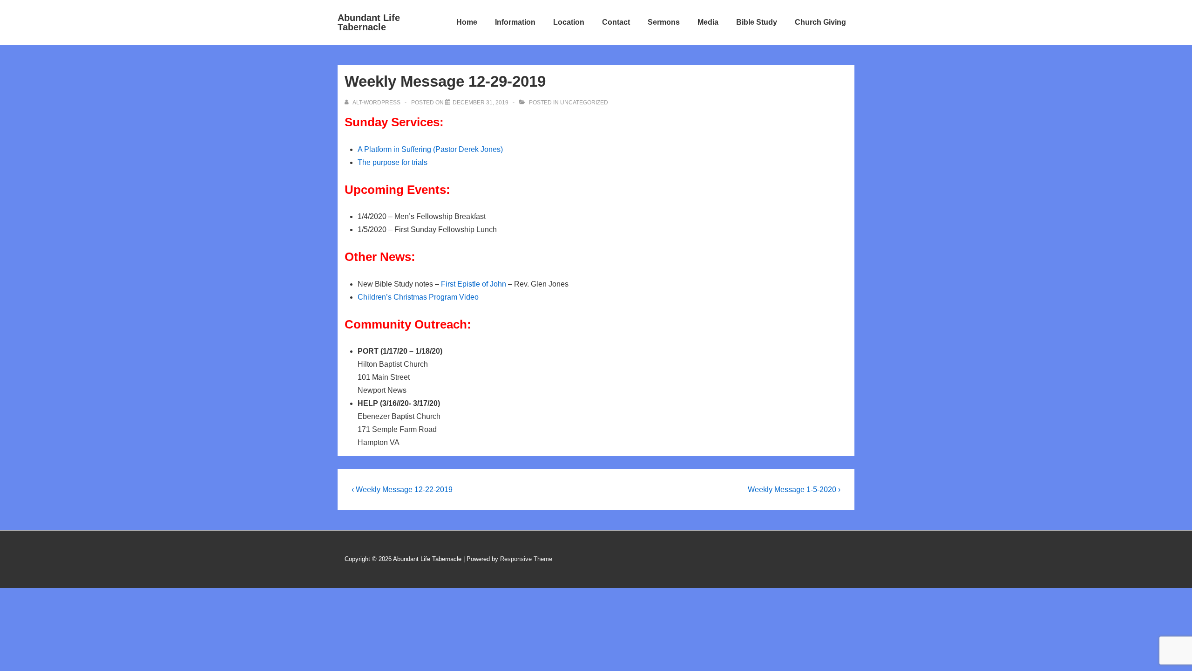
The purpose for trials (392, 162)
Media (708, 22)
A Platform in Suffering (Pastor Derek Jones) (430, 149)
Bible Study (756, 22)
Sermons (664, 22)
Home (466, 22)
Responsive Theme (526, 558)
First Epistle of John (473, 284)
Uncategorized (584, 102)
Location (568, 22)
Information (515, 22)
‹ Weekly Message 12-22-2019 (402, 489)
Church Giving (820, 22)
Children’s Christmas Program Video (418, 297)
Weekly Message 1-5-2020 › (794, 489)
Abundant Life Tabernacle (369, 22)
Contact (616, 22)
